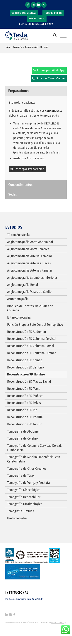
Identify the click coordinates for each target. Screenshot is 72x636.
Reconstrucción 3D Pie (22, 410)
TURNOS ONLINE (53, 13)
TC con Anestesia (18, 235)
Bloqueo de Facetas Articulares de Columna (30, 308)
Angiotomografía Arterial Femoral (29, 256)
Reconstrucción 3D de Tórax (25, 367)
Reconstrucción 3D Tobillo (24, 424)
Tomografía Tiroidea (20, 511)
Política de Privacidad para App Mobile (24, 599)
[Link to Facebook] (27, 5)
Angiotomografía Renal (22, 285)
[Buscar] (52, 35)
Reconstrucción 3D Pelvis (24, 403)
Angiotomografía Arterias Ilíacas (29, 263)
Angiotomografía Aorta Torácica (28, 249)
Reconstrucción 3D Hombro (26, 374)
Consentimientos (20, 185)
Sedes (12, 194)
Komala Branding (58, 622)
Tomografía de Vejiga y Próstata (28, 483)
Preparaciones (18, 91)
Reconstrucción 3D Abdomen (26, 332)
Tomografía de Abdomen (23, 431)
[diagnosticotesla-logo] (29, 35)
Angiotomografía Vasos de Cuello (29, 292)
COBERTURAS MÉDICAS (23, 13)
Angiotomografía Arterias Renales (30, 270)
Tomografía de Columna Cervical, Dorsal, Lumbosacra (34, 448)
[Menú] (61, 35)
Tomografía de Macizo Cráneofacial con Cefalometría (33, 459)
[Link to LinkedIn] (38, 5)
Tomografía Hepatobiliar (23, 497)
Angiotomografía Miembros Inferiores (32, 278)
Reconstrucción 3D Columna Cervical (31, 339)
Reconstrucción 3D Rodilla (25, 417)
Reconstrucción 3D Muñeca (25, 396)
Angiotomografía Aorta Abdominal (30, 242)
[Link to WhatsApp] (44, 5)
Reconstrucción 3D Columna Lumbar (31, 353)
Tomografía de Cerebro (22, 438)
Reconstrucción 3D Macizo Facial (29, 382)
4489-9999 (46, 24)
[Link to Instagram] (33, 5)
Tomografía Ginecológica (23, 490)
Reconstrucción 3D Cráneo (24, 360)
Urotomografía (17, 518)
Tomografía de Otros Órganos (26, 469)
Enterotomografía (19, 317)
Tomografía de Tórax (20, 476)
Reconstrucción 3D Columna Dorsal (30, 346)
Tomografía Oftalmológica (24, 504)
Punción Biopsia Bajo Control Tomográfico (35, 325)
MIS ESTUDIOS (37, 18)
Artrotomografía (18, 299)
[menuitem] (24, 13)
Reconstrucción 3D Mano (23, 389)
